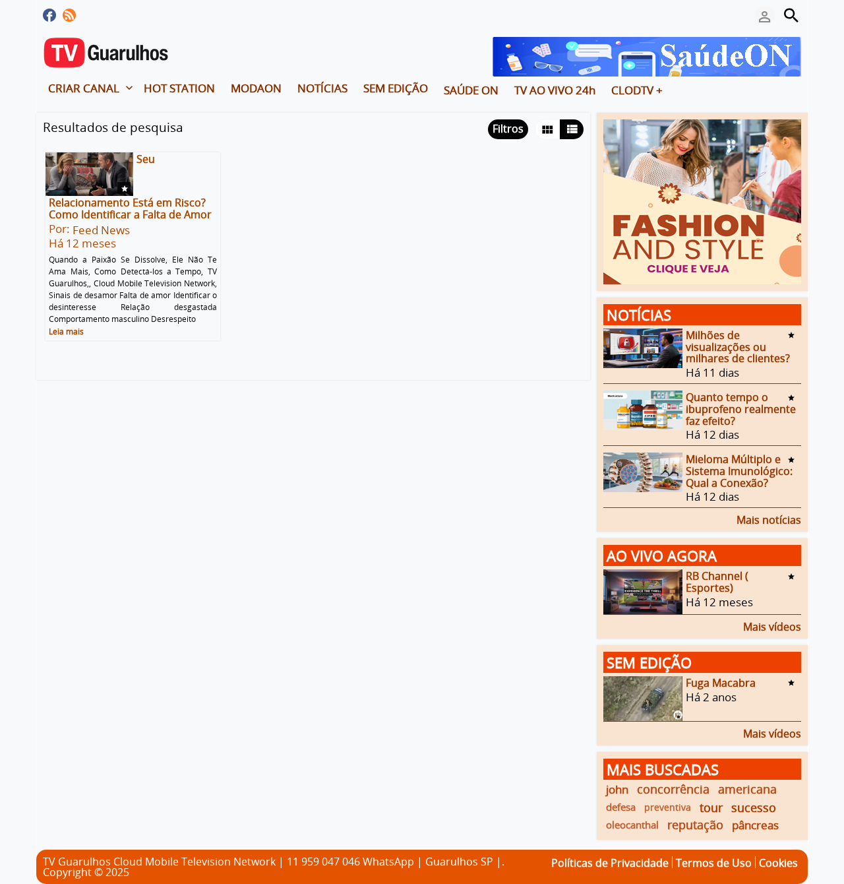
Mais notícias (769, 519)
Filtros (508, 128)
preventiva (667, 807)
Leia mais (66, 330)
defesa (621, 806)
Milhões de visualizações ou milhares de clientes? (738, 346)
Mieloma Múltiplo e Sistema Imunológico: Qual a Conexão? (739, 470)
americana (747, 789)
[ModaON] (702, 200)
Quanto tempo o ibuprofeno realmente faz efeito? (741, 408)
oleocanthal (632, 824)
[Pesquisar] (791, 15)
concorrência (673, 789)
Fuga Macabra (721, 683)
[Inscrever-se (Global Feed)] (69, 15)
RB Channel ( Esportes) (717, 582)
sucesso (753, 807)
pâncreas (755, 825)
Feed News (101, 229)
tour (711, 807)
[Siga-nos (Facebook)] (49, 15)
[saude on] (647, 55)
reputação (695, 825)
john (617, 789)
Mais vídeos (772, 625)
